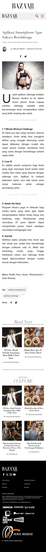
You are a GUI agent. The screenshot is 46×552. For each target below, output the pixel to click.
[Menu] (42, 16)
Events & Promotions (29, 480)
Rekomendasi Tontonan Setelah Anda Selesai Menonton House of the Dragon (12, 447)
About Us (4, 484)
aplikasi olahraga (11, 296)
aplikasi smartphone (16, 290)
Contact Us (27, 484)
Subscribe (4, 487)
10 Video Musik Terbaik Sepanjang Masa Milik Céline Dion (11, 354)
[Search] (36, 16)
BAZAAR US (13, 454)
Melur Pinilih (19, 49)
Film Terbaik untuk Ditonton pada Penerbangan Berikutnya (34, 446)
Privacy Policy (5, 480)
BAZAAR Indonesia (12, 362)
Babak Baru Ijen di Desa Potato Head (33, 351)
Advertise (26, 487)
